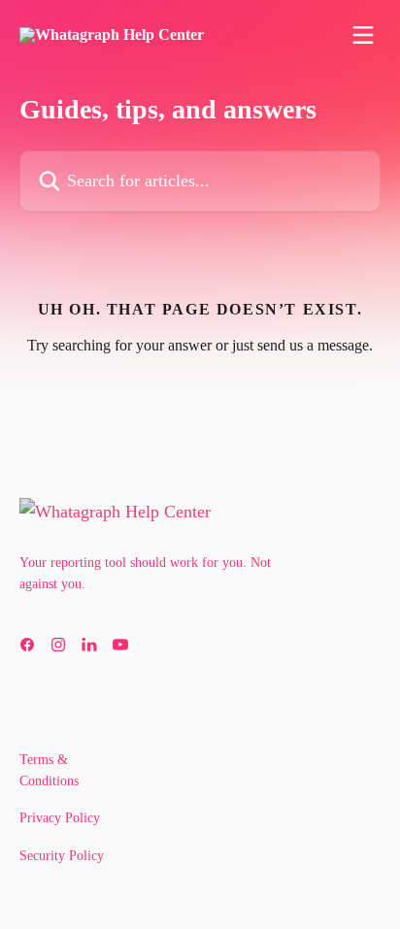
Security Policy (61, 855)
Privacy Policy (59, 818)
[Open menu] (363, 35)
